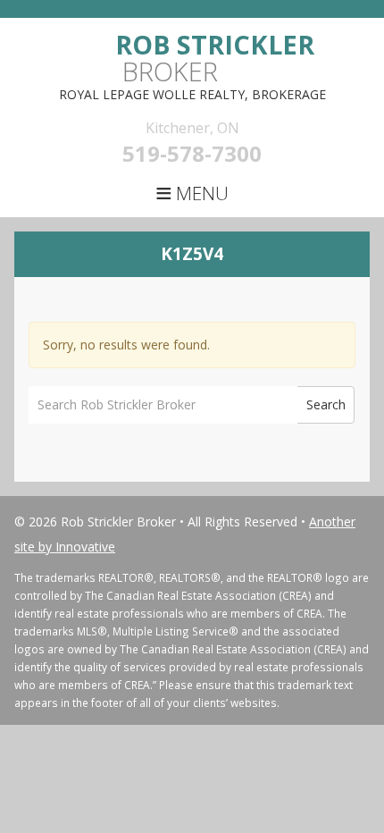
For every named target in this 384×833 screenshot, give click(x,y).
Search (326, 404)
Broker (214, 57)
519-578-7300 (192, 153)
